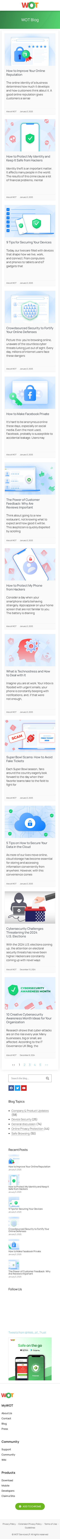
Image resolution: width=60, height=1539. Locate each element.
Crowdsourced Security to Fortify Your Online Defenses (29, 330)
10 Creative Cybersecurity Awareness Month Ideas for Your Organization (29, 1018)
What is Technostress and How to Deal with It (28, 673)
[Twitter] (17, 1088)
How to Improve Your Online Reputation (25, 73)
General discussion (24, 1124)
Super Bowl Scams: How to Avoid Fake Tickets (29, 759)
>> (46, 1065)
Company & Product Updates (30, 1111)
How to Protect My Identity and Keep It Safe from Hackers (28, 158)
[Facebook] (11, 1088)
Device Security (21, 1119)
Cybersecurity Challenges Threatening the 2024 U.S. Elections (24, 932)
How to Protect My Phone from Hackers (24, 587)
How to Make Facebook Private (27, 414)
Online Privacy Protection (27, 1128)
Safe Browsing (21, 1133)
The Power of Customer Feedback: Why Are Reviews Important (23, 503)
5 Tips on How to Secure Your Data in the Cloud (26, 845)
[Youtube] (24, 1088)
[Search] (47, 1078)
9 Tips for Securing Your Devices (29, 242)
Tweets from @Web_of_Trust (27, 1332)
